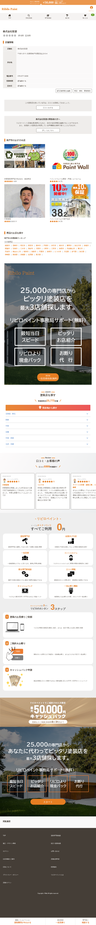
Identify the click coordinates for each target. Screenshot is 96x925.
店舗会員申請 (55, 859)
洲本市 (38, 245)
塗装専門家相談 (56, 835)
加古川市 (77, 245)
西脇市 (7, 248)
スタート (48, 801)
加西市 (61, 248)
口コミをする (48, 107)
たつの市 (58, 251)
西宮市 (30, 245)
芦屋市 (46, 245)
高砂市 (30, 248)
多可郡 (74, 251)
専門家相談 (48, 18)
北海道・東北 (10, 413)
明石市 (22, 245)
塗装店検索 (29, 18)
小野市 (46, 248)
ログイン (6, 851)
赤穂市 (86, 245)
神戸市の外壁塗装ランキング (15, 238)
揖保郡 (15, 254)
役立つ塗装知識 (56, 843)
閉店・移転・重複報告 (82, 91)
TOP (9, 18)
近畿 (7, 432)
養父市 (80, 248)
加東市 (49, 251)
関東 (7, 419)
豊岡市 (69, 245)
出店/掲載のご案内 (9, 859)
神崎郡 (7, 254)
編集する (23, 81)
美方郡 (38, 254)
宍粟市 (41, 251)
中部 (7, 426)
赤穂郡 (22, 254)
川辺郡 (66, 251)
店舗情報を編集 (64, 91)
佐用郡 (30, 254)
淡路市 (33, 251)
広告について (7, 867)
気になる (88, 16)
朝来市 (26, 251)
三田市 (53, 248)
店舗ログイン (7, 882)
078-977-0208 (23, 76)
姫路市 (7, 245)
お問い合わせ (55, 851)
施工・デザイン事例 (9, 843)
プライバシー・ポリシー (10, 875)
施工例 (67, 18)
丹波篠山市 (71, 248)
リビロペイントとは (57, 875)
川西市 (38, 248)
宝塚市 (15, 248)
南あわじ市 (17, 251)
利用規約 (54, 867)
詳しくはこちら (48, 130)
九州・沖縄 (10, 444)
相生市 (61, 245)
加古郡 (81, 251)
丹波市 (7, 251)
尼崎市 (15, 245)
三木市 (22, 248)
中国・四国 (10, 438)
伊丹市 (53, 245)
